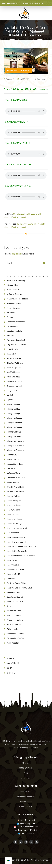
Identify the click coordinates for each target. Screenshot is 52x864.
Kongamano (12, 390)
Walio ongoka (12, 629)
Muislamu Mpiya (13, 473)
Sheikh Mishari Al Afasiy (17, 551)
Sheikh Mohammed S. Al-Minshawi (21, 555)
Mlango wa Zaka (13, 455)
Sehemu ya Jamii (13, 514)
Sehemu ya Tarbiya (14, 523)
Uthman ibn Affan (14, 611)
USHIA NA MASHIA (15, 601)
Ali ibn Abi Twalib (14, 303)
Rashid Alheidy (13, 482)
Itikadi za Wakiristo (15, 363)
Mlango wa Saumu (14, 418)
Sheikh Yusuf (12, 560)
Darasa (10, 317)
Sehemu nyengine (14, 500)
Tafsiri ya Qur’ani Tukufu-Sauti (19, 588)
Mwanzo (10, 658)
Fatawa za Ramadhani (16, 340)
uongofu (11, 79)
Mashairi (10, 395)
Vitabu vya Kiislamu (15, 615)
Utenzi (9, 606)
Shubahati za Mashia (15, 569)
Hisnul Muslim (12, 349)
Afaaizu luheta (13, 289)
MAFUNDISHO (13, 663)
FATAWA (10, 335)
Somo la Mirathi (13, 574)
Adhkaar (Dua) (13, 285)
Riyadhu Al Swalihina (15, 487)
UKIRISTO (11, 673)
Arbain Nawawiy (13, 308)
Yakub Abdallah (13, 643)
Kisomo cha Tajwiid (14, 381)
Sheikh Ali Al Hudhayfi (16, 537)
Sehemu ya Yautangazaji (17, 528)
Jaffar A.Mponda (14, 367)
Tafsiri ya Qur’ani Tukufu (17, 583)
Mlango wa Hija (13, 404)
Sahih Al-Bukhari (13, 496)
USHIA (9, 668)
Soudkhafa (11, 578)
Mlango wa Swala (14, 432)
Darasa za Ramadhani (16, 321)
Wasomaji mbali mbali (15, 633)
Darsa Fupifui (12, 326)
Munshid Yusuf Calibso (16, 477)
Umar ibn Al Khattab (15, 597)
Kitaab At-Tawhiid (14, 386)
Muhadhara (11, 468)
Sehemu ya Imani (13, 510)
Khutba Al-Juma (13, 377)
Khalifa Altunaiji (13, 372)
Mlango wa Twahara (15, 441)
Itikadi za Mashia (14, 358)
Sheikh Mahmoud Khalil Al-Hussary (21, 546)
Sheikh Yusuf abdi (14, 565)
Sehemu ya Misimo (14, 519)
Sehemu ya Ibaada (14, 505)
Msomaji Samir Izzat (15, 464)
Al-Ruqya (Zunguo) (14, 294)
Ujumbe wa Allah (13, 592)
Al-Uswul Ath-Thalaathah (17, 299)
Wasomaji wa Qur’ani (15, 638)
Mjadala (10, 399)
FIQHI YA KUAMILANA (16, 344)
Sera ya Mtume (13, 533)
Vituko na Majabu (14, 624)
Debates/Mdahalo (14, 331)
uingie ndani (17, 254)
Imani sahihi (11, 354)
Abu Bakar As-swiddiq (16, 280)
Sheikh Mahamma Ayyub (17, 542)
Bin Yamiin (11, 312)
